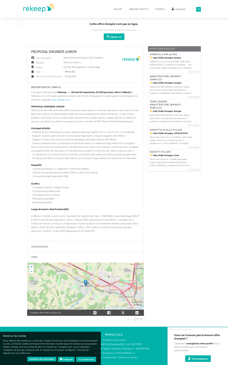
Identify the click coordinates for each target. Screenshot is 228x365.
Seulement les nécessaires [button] (41, 359)
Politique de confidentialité (103, 358)
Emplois (160, 9)
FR (199, 9)
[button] (21, 24)
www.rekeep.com (60, 100)
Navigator (139, 308)
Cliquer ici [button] (115, 37)
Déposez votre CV (138, 9)
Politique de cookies (127, 358)
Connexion (180, 9)
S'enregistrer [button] (199, 359)
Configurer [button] (67, 359)
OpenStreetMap (119, 308)
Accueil (118, 9)
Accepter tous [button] (87, 359)
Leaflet (108, 308)
